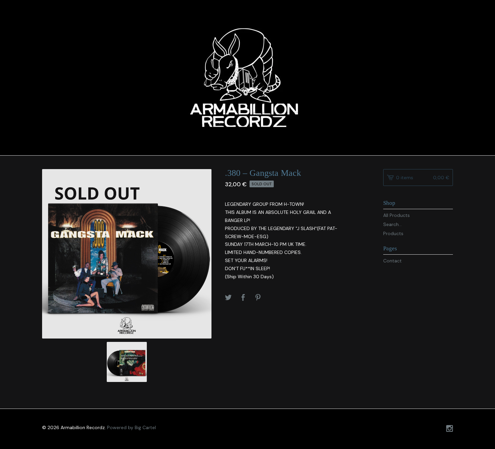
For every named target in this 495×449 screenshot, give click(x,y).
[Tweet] (228, 298)
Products (393, 233)
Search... (392, 224)
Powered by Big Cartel (131, 427)
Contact (392, 261)
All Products (396, 215)
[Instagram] (449, 429)
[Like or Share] (243, 298)
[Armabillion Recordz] (247, 77)
